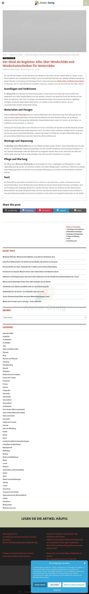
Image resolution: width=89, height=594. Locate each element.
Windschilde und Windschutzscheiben (70, 81)
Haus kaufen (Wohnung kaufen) (14, 409)
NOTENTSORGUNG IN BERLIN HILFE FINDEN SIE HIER (20, 543)
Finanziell (6, 381)
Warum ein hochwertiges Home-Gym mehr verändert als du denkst (27, 282)
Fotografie (6, 390)
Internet (5, 425)
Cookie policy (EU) (29, 592)
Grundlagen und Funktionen (75, 229)
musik (5, 463)
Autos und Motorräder (11, 349)
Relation (6, 466)
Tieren (5, 486)
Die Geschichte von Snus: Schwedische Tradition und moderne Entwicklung (30, 267)
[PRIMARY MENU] (3, 3)
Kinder (5, 432)
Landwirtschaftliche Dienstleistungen (16, 441)
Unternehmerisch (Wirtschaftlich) (14, 495)
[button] (85, 563)
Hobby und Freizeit (9, 422)
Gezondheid (7, 403)
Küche (5, 435)
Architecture (7, 339)
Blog (4, 355)
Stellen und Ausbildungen (12, 479)
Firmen (5, 384)
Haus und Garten (9, 416)
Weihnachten (7, 505)
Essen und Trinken (9, 378)
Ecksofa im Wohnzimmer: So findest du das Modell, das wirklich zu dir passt (30, 262)
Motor (5, 460)
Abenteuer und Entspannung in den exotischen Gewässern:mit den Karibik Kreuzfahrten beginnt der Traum (41, 277)
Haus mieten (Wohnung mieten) (14, 412)
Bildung (5, 352)
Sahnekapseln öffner (10, 534)
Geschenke (7, 397)
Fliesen (5, 387)
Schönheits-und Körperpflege (13, 470)
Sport (5, 476)
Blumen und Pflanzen (10, 359)
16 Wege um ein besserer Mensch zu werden (18, 553)
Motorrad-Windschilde (19, 115)
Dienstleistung (8, 365)
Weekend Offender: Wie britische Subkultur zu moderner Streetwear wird (29, 257)
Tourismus (6, 489)
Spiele (5, 473)
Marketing (6, 451)
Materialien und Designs (74, 231)
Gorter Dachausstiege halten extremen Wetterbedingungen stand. (26, 296)
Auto (4, 346)
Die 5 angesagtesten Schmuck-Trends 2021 (62, 559)
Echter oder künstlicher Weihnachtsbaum (17, 556)
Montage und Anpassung (75, 234)
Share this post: (72, 241)
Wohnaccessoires (9, 508)
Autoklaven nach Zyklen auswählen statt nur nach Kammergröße (26, 286)
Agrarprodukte (8, 333)
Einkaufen (6, 371)
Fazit (68, 238)
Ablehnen (54, 585)
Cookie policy (57, 590)
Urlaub (5, 498)
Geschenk (6, 393)
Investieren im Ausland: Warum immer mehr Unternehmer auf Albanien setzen (30, 272)
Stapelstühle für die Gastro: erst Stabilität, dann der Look (23, 291)
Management (7, 447)
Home (20, 592)
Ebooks (5, 368)
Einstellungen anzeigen (74, 585)
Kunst (5, 438)
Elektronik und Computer (11, 374)
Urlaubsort (6, 501)
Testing (5, 482)
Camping (6, 362)
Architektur (7, 343)
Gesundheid (7, 400)
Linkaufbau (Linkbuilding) (12, 444)
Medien (5, 454)
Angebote (6, 336)
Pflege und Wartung (73, 236)
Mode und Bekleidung (10, 457)
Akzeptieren (40, 585)
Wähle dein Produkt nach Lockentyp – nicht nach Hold (22, 301)
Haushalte (6, 419)
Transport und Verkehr (9, 58)
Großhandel (7, 406)
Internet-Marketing (9, 428)
